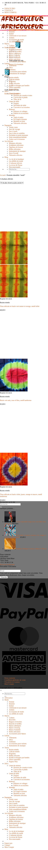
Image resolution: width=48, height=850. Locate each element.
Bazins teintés (14, 77)
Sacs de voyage (14, 129)
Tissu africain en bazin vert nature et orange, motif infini (19, 306)
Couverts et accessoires (21, 107)
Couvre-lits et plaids (20, 97)
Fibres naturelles (14, 87)
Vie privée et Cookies (12, 682)
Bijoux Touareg (14, 728)
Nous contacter (9, 678)
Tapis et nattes (18, 117)
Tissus (6, 75)
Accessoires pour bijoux (17, 62)
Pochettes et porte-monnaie (18, 135)
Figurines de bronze (16, 147)
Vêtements (12, 65)
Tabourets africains (20, 123)
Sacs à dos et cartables (17, 133)
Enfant (11, 34)
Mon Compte (10, 12)
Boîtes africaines (15, 149)
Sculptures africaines (16, 145)
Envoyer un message (7, 564)
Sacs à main (13, 131)
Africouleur (8, 26)
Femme (11, 30)
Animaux (12, 69)
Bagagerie (8, 125)
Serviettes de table (19, 105)
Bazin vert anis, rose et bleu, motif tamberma (15, 400)
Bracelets (12, 48)
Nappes (16, 103)
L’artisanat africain (15, 163)
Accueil (2, 175)
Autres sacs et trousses (17, 139)
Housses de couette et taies (22, 95)
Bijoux (6, 44)
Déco (11, 67)
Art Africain (8, 141)
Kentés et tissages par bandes (19, 85)
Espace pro (9, 8)
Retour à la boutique (16, 64)
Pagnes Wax (13, 89)
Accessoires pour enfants (17, 71)
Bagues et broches (15, 722)
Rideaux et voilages (20, 111)
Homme (12, 32)
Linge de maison (15, 93)
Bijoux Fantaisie (14, 58)
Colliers (11, 46)
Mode (6, 28)
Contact (8, 10)
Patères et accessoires (20, 113)
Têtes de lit (17, 99)
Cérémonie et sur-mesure (17, 36)
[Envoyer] (5, 696)
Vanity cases (13, 127)
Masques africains (15, 143)
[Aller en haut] (1, 690)
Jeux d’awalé (13, 153)
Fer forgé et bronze (20, 119)
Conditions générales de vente (15, 680)
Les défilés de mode (16, 42)
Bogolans (12, 754)
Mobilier (12, 115)
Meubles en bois (19, 121)
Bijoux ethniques (15, 726)
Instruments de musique (17, 73)
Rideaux (12, 109)
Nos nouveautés (14, 167)
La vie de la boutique (16, 159)
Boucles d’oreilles (15, 724)
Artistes (11, 38)
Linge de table (14, 101)
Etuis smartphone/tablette (18, 137)
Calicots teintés (14, 79)
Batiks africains (14, 83)
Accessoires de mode (16, 40)
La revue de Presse (15, 165)
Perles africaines (14, 60)
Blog (6, 157)
